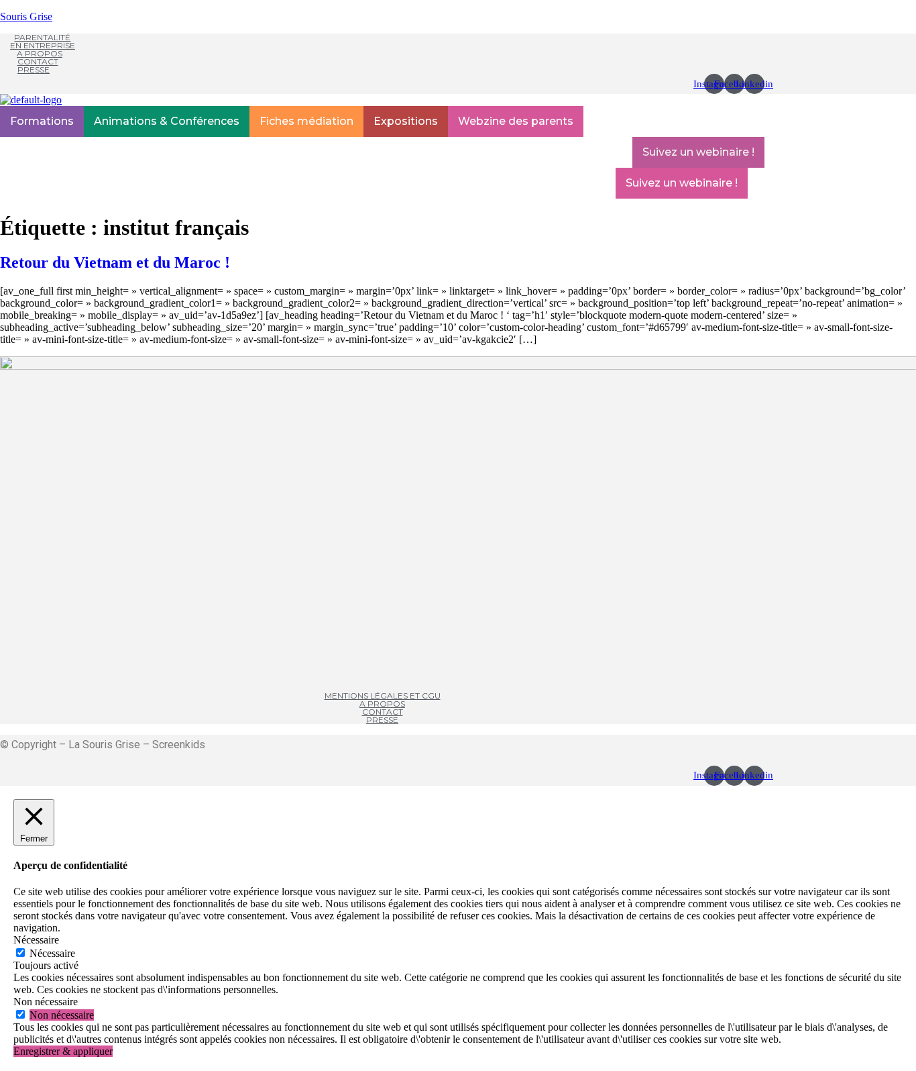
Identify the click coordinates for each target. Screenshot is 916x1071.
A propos (39, 53)
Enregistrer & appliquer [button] (63, 1051)
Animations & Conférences (166, 121)
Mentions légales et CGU (383, 696)
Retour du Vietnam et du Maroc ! (115, 262)
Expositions (406, 121)
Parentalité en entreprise (42, 41)
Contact (37, 61)
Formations (42, 121)
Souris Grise (26, 16)
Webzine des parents (515, 121)
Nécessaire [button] (36, 940)
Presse (33, 69)
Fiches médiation (306, 121)
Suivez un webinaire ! (698, 152)
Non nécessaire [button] (45, 1001)
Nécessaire (52, 953)
